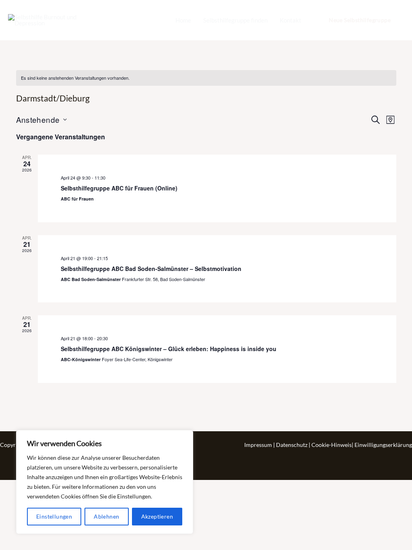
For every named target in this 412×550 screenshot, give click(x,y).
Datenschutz (292, 444)
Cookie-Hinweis (331, 444)
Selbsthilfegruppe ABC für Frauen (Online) (119, 188)
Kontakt (290, 20)
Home (183, 20)
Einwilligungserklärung (383, 444)
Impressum (258, 444)
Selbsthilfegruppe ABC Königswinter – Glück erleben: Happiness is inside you (168, 349)
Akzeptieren (157, 516)
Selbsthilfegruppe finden (235, 20)
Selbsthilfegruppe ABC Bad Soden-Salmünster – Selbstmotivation (151, 269)
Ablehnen (106, 516)
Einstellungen (54, 516)
